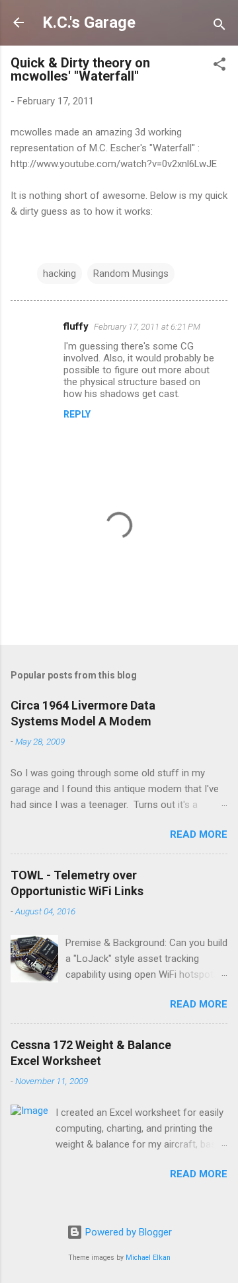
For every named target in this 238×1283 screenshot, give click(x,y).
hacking (59, 273)
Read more (198, 834)
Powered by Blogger (127, 1232)
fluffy (76, 326)
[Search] (219, 27)
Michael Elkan (148, 1257)
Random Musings (131, 273)
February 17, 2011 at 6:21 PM (147, 327)
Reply (77, 414)
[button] (219, 66)
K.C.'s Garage (89, 22)
